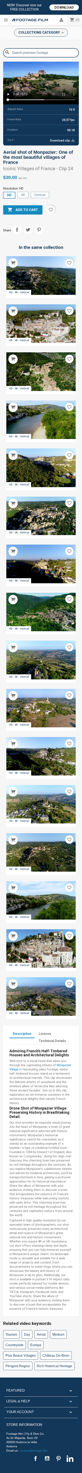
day (27, 1334)
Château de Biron (55, 1355)
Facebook (35, 1458)
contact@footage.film (33, 1450)
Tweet (28, 229)
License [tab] (45, 1034)
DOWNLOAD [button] (64, 7)
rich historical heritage (54, 1366)
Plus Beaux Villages (20, 1355)
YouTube (47, 1458)
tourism (11, 1334)
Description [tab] (22, 1034)
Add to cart (23, 209)
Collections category (40, 32)
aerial (41, 1334)
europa (35, 1345)
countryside (14, 1345)
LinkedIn (70, 1458)
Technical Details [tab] (52, 1041)
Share (17, 229)
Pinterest (39, 229)
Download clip (60, 140)
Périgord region (17, 1366)
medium (58, 1334)
